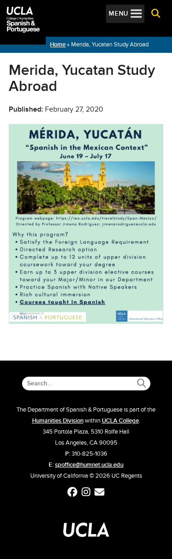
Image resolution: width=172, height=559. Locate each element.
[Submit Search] (141, 383)
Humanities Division (57, 421)
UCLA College (120, 421)
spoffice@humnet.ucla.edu (89, 465)
